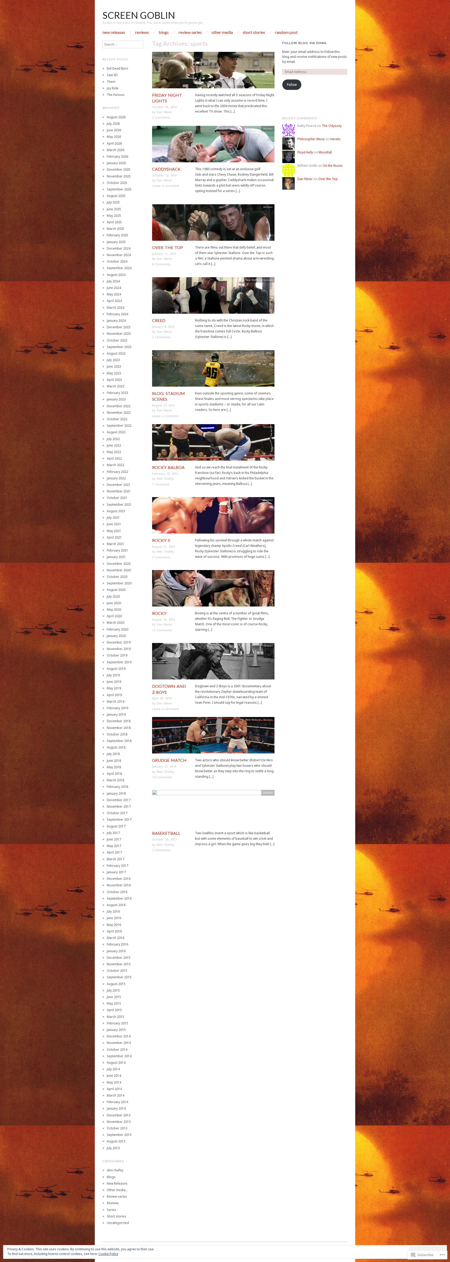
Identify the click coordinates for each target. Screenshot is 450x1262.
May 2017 (114, 846)
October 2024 (117, 261)
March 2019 (115, 701)
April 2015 (114, 1010)
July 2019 (113, 675)
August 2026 (116, 117)
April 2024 (114, 301)
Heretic (335, 139)
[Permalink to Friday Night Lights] (213, 71)
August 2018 (116, 747)
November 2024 (119, 255)
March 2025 (115, 228)
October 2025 (117, 183)
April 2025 (114, 222)
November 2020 (119, 570)
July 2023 (113, 360)
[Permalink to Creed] (213, 297)
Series (111, 1210)
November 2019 (119, 649)
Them (111, 81)
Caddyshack (166, 168)
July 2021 (113, 517)
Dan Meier (164, 112)
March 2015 (115, 1016)
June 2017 (114, 839)
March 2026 (115, 150)
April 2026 (114, 143)
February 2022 (117, 471)
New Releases (114, 32)
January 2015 (116, 1030)
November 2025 (119, 176)
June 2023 (114, 366)
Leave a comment (165, 186)
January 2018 (116, 793)
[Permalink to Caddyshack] (213, 146)
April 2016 (114, 931)
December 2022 (118, 406)
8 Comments (161, 264)
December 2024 (118, 248)
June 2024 (114, 288)
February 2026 (117, 156)
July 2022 (113, 439)
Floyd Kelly (305, 152)
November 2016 (119, 885)
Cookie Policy (108, 1254)
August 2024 (116, 275)
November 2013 (119, 1121)
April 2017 (114, 852)
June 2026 (114, 130)
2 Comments (161, 117)
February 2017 (117, 865)
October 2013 (117, 1128)
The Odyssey (332, 125)
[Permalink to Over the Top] (213, 224)
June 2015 (114, 997)
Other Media (222, 32)
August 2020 (116, 589)
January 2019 (116, 714)
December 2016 (118, 878)
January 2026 (116, 163)
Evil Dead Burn (117, 68)
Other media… (117, 1190)
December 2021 (118, 484)
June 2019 (114, 681)
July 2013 (113, 1148)
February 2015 (117, 1023)
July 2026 (113, 123)
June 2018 (114, 760)
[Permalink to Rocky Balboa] (213, 444)
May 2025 (114, 215)
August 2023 (116, 353)
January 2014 (116, 1108)
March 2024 (115, 307)
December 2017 (118, 800)
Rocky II (161, 540)
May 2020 (114, 609)
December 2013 (118, 1115)
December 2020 (118, 563)
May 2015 (114, 1003)
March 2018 (115, 780)
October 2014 (117, 1049)
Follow (292, 84)
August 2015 (116, 984)
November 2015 (119, 964)
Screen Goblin (139, 15)
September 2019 (119, 662)
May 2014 (114, 1082)
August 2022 (116, 432)
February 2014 (117, 1102)
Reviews (142, 32)
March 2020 (115, 622)
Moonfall (325, 152)
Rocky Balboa (168, 467)
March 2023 (115, 386)
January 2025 (116, 242)
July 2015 (113, 990)
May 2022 (114, 452)
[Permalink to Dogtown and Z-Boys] (213, 663)
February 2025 (117, 235)
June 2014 (114, 1075)
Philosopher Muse (311, 139)
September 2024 (119, 268)
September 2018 (119, 741)
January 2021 (116, 557)
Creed (158, 320)
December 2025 (118, 169)
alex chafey (115, 1170)
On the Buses (333, 165)
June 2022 (114, 445)
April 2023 (114, 380)
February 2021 (117, 550)
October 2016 (117, 892)
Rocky (159, 613)
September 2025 (119, 189)
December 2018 (118, 721)
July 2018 (113, 754)
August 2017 (116, 826)
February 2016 (117, 944)
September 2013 (119, 1135)
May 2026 (114, 136)
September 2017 (119, 819)
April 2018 (114, 773)
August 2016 (116, 905)
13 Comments (162, 630)
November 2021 (119, 491)
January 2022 (116, 478)
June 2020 (114, 603)
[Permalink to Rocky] (213, 590)
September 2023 (119, 347)
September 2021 (119, 504)
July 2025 (113, 202)
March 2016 (115, 938)
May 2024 (114, 294)
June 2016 (114, 918)
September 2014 (119, 1056)
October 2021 (117, 498)
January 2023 (116, 399)
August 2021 (116, 511)
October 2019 (117, 655)
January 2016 (116, 951)
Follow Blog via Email (304, 43)
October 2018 (117, 734)
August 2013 (116, 1141)
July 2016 (113, 911)
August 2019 (116, 668)
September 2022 (119, 425)
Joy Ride (112, 88)
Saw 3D (112, 75)
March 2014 (115, 1095)
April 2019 (114, 695)
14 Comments (162, 777)
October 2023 (117, 340)
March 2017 (115, 859)
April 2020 (114, 616)
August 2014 (116, 1062)
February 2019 (117, 708)
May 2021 (114, 531)
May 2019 (114, 688)
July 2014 (113, 1069)
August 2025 (116, 196)
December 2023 (118, 327)
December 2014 (118, 1036)
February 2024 (117, 314)
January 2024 (116, 320)
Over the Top (167, 247)
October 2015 (117, 970)
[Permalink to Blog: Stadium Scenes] (213, 370)
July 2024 (113, 281)
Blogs (164, 32)
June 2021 (114, 524)
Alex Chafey (165, 478)
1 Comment (160, 484)
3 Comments (161, 337)
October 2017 (117, 813)
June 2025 (114, 209)
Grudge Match (169, 760)
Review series (190, 32)
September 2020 (119, 583)
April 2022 (114, 458)
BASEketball (166, 833)
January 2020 (116, 636)
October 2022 (117, 419)
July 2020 (113, 596)
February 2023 (117, 393)
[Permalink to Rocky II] (213, 517)
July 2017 (113, 833)
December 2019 (118, 642)
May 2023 (114, 373)
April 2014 (114, 1089)
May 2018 (114, 767)
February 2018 (117, 786)
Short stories (254, 32)
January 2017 (116, 872)
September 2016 (119, 898)
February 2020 (117, 629)
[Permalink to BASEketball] (213, 810)
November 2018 (119, 728)
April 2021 (114, 537)
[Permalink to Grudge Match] (213, 737)
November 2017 (119, 806)
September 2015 (119, 977)
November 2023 (119, 333)
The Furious (115, 94)
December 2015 (118, 957)
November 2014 (119, 1043)
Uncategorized (118, 1223)
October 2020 (117, 576)
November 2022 (119, 412)
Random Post (286, 32)
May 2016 (114, 925)
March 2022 (115, 465)
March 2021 (115, 544)
